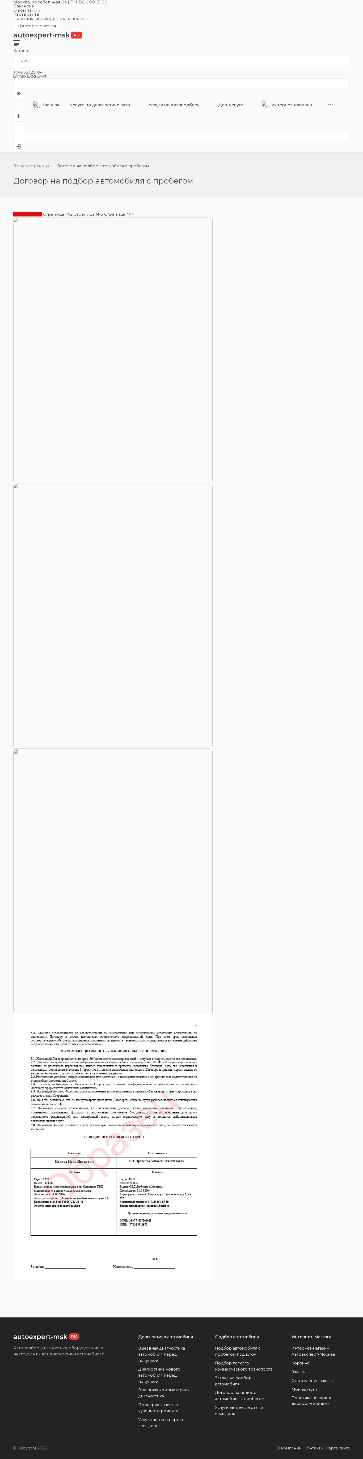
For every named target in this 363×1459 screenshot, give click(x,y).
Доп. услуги (230, 104)
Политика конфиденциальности (48, 18)
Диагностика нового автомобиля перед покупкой (159, 1375)
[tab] (27, 214)
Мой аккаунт (304, 1389)
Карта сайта (26, 14)
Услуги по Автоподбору (174, 104)
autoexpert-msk (46, 35)
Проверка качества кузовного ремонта (158, 1407)
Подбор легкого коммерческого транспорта (243, 1366)
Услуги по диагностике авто (100, 104)
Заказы (299, 1371)
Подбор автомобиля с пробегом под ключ (237, 1351)
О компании (26, 10)
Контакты (313, 1448)
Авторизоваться (36, 27)
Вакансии (24, 5)
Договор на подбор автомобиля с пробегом (239, 1395)
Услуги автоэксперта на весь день (162, 1422)
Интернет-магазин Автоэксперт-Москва (313, 1351)
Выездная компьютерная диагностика (163, 1393)
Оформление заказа (312, 1380)
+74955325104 (28, 72)
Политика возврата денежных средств (311, 1401)
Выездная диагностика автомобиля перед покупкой (161, 1354)
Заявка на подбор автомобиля (233, 1381)
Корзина (300, 1363)
